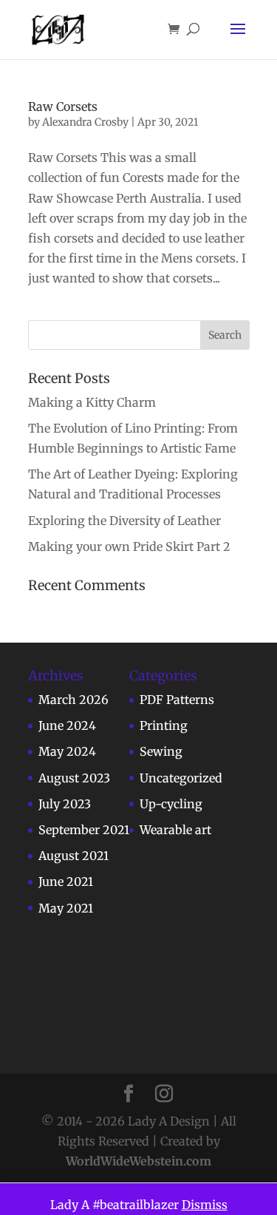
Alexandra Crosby (85, 122)
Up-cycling (171, 803)
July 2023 (64, 803)
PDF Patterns (177, 699)
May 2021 (65, 908)
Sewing (161, 751)
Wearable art (175, 829)
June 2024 (67, 725)
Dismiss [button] (205, 1204)
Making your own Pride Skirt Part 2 (129, 546)
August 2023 (74, 778)
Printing (164, 725)
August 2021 (73, 855)
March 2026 (73, 699)
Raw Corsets (63, 106)
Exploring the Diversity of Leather (124, 520)
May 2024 (67, 751)
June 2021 (65, 881)
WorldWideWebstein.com (138, 1161)
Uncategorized (181, 778)
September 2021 (83, 829)
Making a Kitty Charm (92, 402)
